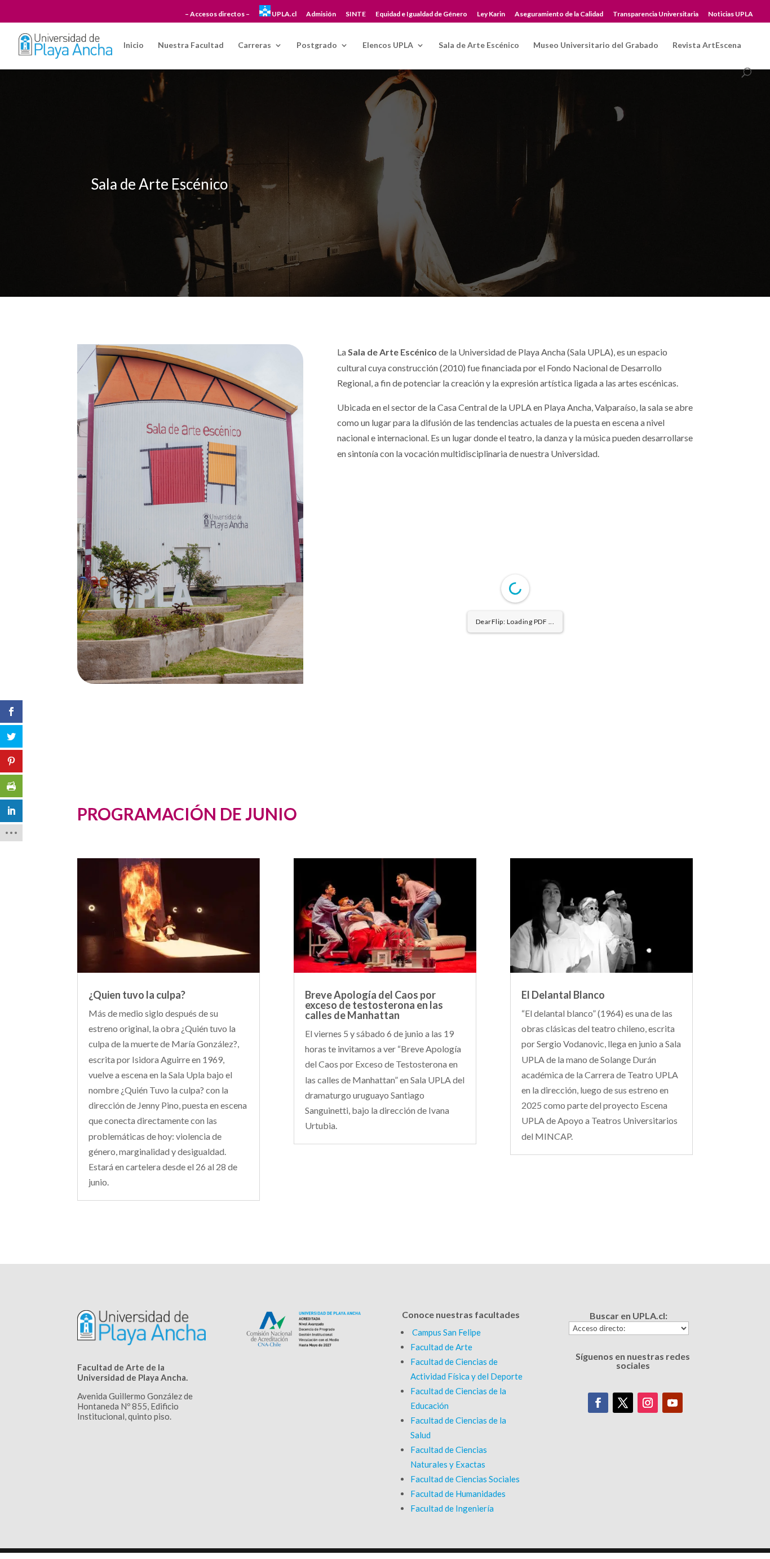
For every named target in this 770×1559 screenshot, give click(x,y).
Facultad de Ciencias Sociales (465, 1479)
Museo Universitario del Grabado (595, 45)
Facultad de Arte (441, 1347)
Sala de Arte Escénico (479, 45)
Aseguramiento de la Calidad (559, 14)
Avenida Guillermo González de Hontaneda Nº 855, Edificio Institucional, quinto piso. (135, 1406)
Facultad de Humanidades (458, 1493)
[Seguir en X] (623, 1403)
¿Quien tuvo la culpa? (136, 995)
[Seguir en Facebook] (598, 1403)
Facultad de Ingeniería (452, 1508)
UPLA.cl (284, 14)
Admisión (321, 14)
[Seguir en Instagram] (648, 1403)
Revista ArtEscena (706, 45)
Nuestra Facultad (191, 45)
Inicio (133, 45)
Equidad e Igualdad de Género (421, 14)
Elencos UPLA (387, 45)
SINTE (356, 14)
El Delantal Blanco (563, 995)
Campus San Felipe (446, 1332)
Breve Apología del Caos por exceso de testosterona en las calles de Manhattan (374, 1005)
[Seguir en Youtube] (672, 1403)
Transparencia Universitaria (655, 14)
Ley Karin (491, 14)
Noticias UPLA (730, 14)
